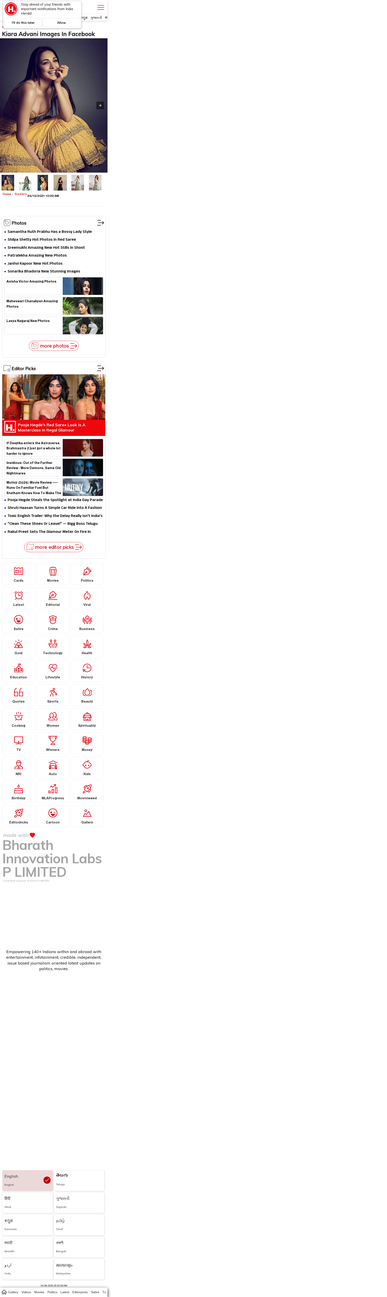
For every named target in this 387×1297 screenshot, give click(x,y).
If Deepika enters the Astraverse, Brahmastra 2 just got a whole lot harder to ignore (33, 448)
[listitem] (8, 183)
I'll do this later (23, 23)
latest (64, 1292)
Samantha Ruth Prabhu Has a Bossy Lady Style (50, 232)
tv (104, 1292)
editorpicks (80, 1292)
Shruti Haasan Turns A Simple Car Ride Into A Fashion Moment (55, 508)
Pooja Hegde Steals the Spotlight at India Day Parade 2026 (55, 500)
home (4, 1292)
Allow (61, 23)
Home (7, 194)
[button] (100, 105)
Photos (19, 222)
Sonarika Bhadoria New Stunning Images (44, 271)
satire (95, 1292)
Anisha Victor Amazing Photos (31, 282)
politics (52, 1292)
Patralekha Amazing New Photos (37, 255)
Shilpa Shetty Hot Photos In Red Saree (42, 239)
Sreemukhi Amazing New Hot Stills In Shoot (46, 248)
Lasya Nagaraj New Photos (28, 321)
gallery (13, 1292)
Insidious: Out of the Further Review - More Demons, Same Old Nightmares (33, 468)
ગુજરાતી (96, 17)
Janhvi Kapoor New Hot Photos (35, 263)
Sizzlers (21, 194)
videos (26, 1292)
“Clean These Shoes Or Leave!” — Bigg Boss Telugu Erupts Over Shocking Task (53, 524)
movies (39, 1292)
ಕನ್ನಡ (83, 17)
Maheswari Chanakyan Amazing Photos (32, 304)
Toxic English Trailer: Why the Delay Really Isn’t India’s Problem (55, 516)
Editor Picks (24, 368)
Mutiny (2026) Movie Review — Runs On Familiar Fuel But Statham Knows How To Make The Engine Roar (33, 487)
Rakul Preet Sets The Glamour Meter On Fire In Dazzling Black (49, 532)
